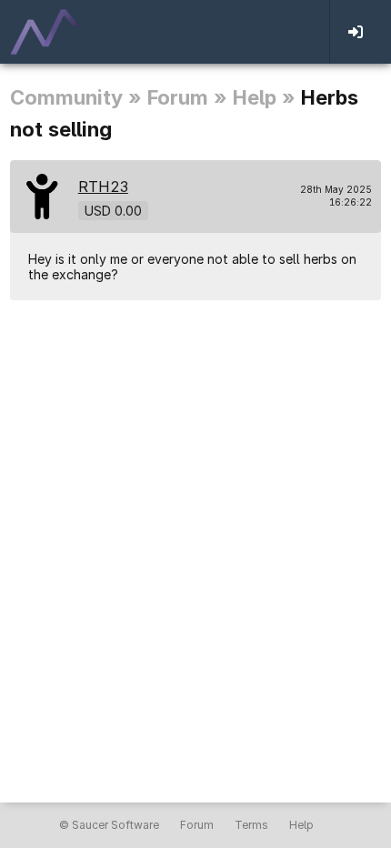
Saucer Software (115, 825)
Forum (197, 825)
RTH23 (103, 186)
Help (301, 825)
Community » (76, 97)
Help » (264, 97)
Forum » (187, 97)
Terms (251, 825)
